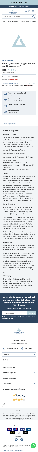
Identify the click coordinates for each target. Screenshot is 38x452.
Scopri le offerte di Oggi (19, 2)
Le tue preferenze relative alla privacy (14, 389)
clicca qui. (21, 419)
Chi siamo (6, 354)
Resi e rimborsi (7, 383)
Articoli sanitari (25, 21)
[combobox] (19, 16)
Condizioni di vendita (9, 367)
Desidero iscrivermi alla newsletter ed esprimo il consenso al (18, 317)
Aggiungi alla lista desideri (10, 83)
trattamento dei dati (7, 318)
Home (3, 21)
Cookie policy (13, 450)
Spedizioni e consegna (9, 378)
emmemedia (20, 450)
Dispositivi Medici (13, 21)
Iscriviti (32, 313)
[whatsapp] (33, 445)
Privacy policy (6, 450)
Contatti (5, 360)
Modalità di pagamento (9, 372)
